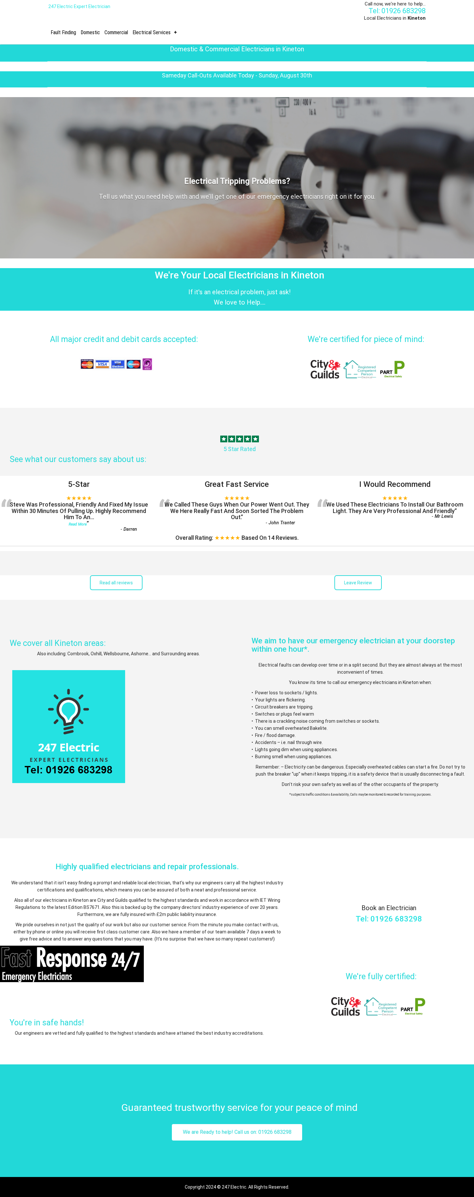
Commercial (116, 32)
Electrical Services (152, 32)
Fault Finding (63, 32)
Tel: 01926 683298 (397, 11)
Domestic (90, 32)
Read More (78, 524)
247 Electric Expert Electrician (79, 6)
